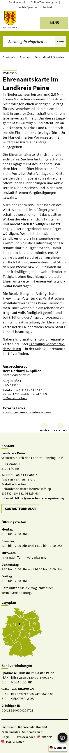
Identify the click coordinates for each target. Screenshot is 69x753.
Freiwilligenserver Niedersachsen (27, 412)
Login (6, 737)
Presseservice (26, 737)
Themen (25, 57)
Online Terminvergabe (44, 2)
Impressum (8, 727)
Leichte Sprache (27, 7)
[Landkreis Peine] (34, 482)
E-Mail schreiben (15, 398)
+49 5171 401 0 (26, 475)
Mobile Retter (15, 742)
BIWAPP (46, 737)
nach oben (60, 430)
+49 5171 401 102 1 (29, 390)
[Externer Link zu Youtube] (12, 747)
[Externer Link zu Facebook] (3, 747)
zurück (44, 430)
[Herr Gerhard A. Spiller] (34, 384)
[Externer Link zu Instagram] (8, 747)
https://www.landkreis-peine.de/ (39, 498)
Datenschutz (26, 727)
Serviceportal (17, 2)
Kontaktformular (20, 508)
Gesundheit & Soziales (49, 57)
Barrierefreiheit (32, 732)
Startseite (9, 57)
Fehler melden (10, 732)
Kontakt (47, 7)
